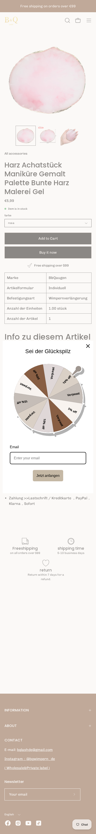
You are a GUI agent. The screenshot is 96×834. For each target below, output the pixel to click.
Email (14, 447)
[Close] (88, 346)
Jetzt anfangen (48, 476)
